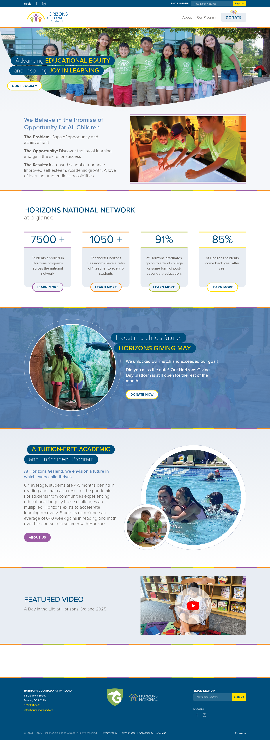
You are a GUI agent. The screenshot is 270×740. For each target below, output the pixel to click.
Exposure (240, 733)
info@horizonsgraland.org (38, 710)
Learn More (48, 287)
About (187, 17)
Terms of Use (128, 732)
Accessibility (146, 732)
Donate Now (142, 394)
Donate (234, 17)
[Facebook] (36, 3)
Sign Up (239, 3)
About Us (37, 537)
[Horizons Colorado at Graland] (47, 17)
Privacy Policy (109, 732)
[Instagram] (44, 3)
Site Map (161, 732)
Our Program (207, 17)
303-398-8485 (32, 705)
